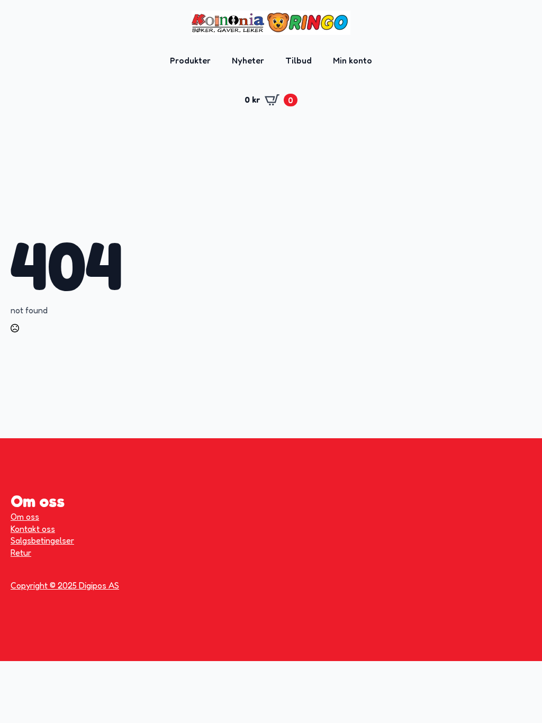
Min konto (352, 60)
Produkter (190, 60)
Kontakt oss (33, 528)
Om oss (25, 516)
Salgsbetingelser (42, 540)
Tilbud (298, 60)
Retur (21, 552)
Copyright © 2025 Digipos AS (65, 585)
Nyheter (248, 60)
